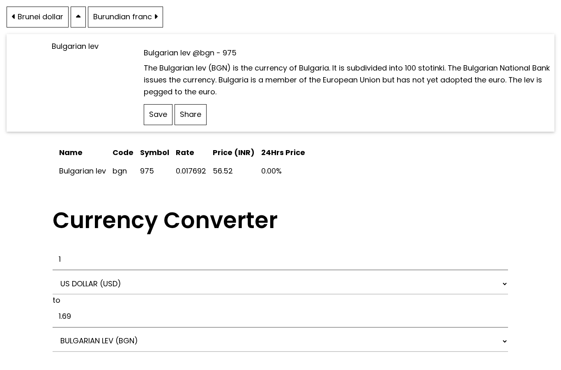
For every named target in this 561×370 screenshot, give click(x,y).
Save (158, 114)
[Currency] (78, 16)
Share (190, 114)
